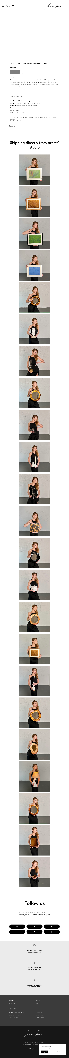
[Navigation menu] (3, 6)
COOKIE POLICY (40, 1020)
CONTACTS (38, 1005)
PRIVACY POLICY (40, 1017)
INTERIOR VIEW (12, 1008)
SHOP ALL (11, 1005)
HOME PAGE (12, 1003)
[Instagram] (34, 927)
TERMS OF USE (39, 1015)
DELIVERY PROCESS (13, 1017)
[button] (7, 6)
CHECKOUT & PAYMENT (14, 1015)
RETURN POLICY (13, 1020)
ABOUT (37, 1003)
